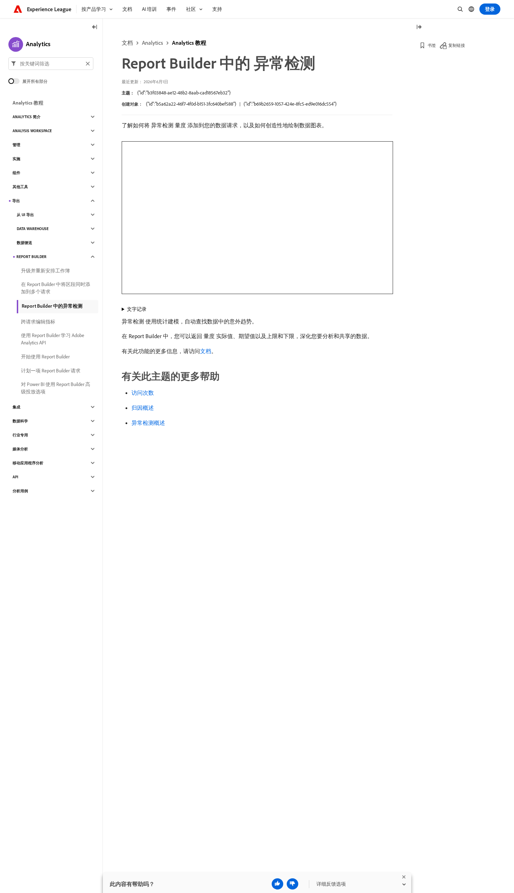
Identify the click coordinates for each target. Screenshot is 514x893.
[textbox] (50, 63)
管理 (16, 144)
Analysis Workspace (32, 130)
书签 (432, 45)
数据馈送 (24, 242)
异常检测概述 (148, 422)
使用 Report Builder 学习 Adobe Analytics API (52, 339)
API (15, 476)
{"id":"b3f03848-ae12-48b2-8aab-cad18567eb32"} (184, 93)
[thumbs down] (292, 884)
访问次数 (142, 392)
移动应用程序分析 (28, 462)
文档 (127, 42)
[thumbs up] (277, 884)
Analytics (152, 42)
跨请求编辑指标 (38, 322)
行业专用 (20, 435)
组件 (16, 172)
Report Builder (31, 256)
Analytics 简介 (27, 116)
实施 (16, 158)
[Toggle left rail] (94, 27)
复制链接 (456, 45)
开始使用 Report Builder (45, 356)
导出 (16, 200)
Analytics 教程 (189, 42)
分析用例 (20, 490)
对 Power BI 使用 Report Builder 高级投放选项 (55, 388)
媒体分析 (20, 448)
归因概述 (142, 407)
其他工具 (20, 186)
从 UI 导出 (25, 214)
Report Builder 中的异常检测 (52, 306)
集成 (16, 407)
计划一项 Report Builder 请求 (50, 370)
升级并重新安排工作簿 (45, 270)
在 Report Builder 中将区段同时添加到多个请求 (55, 288)
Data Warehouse (33, 228)
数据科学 (20, 421)
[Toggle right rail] (419, 27)
